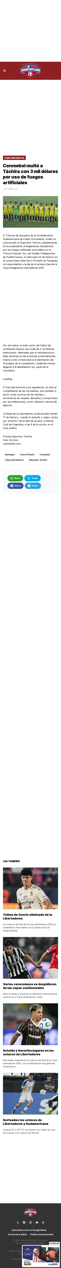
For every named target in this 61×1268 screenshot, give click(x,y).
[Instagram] (30, 1222)
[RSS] (43, 1222)
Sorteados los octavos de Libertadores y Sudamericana (25, 1122)
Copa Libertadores (14, 158)
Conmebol (45, 454)
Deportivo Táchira (38, 460)
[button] (4, 70)
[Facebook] (24, 1222)
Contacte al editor (17, 1234)
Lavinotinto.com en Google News (29, 1230)
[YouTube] (36, 1222)
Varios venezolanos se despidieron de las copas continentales (29, 986)
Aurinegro (10, 454)
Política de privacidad (41, 1234)
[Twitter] (17, 1222)
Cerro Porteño (27, 454)
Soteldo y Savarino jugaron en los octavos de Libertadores (28, 1052)
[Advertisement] (30, 31)
